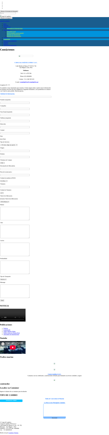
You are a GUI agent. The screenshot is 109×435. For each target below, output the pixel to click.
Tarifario (5, 44)
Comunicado (6, 330)
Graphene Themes (13, 433)
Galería (5, 37)
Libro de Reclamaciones (9, 45)
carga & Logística (5, 21)
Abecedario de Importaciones (15, 28)
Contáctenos (6, 39)
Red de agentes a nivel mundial (15, 33)
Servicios (5, 25)
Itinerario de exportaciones (14, 36)
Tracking (5, 42)
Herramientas (7, 27)
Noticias (5, 328)
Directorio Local (11, 31)
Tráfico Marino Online (9, 331)
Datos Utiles (6, 30)
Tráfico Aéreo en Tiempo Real (11, 333)
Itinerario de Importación (13, 34)
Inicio (4, 24)
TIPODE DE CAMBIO (11, 400)
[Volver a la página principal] (11, 16)
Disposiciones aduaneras (10, 41)
